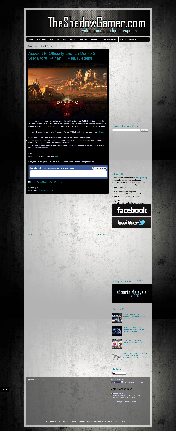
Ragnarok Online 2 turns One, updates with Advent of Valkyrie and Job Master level (135, 355)
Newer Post (34, 234)
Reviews (94, 39)
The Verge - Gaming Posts (124, 402)
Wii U (72, 39)
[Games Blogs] (117, 380)
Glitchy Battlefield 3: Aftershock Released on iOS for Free (134, 316)
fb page (102, 132)
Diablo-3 (49, 190)
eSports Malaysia (128, 39)
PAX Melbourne (109, 39)
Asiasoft (41, 190)
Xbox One (54, 39)
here (57, 156)
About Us (41, 39)
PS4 (64, 39)
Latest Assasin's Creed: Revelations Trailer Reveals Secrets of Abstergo (134, 329)
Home (30, 39)
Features (83, 39)
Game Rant (118, 393)
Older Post (101, 234)
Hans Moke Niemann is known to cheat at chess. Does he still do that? (128, 397)
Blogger (127, 421)
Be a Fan (99, 168)
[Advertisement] (67, 213)
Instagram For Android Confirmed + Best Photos (133, 341)
